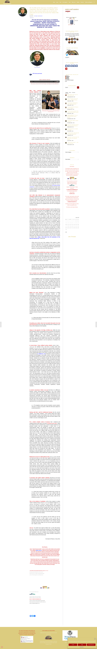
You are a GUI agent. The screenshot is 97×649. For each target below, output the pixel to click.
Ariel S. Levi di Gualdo (37, 67)
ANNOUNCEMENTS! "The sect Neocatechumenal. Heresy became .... (72, 116)
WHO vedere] (38, 550)
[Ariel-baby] (22, 11)
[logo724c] (7, 2)
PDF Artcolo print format (37, 73)
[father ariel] (69, 43)
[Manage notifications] (2, 647)
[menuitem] (54, 2)
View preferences (91, 644)
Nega (82, 644)
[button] (94, 638)
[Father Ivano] (66, 40)
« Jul (66, 232)
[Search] (94, 2)
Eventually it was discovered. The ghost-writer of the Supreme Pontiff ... (73, 138)
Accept (73, 644)
